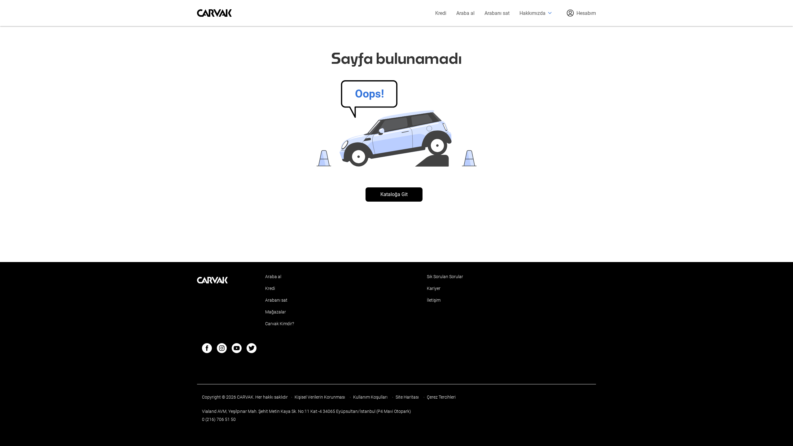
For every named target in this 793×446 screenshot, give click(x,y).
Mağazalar (275, 311)
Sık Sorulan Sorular (445, 276)
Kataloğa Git (394, 194)
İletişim (433, 300)
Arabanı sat (497, 13)
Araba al (465, 13)
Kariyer (433, 288)
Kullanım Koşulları (370, 397)
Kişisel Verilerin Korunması (320, 397)
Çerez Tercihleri (441, 397)
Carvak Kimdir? (279, 323)
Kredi (440, 13)
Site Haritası (408, 397)
